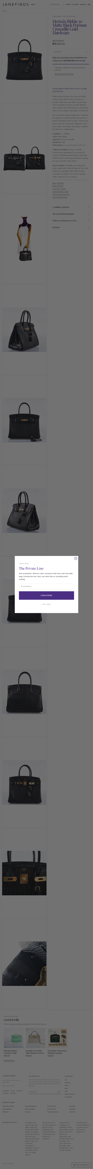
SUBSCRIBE (46, 595)
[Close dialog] (75, 558)
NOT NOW (46, 604)
